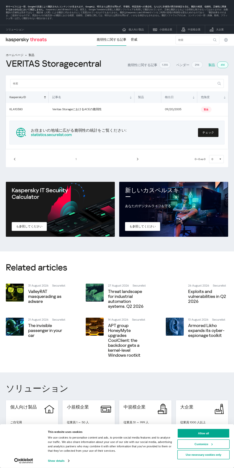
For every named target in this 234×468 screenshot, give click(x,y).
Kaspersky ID (18, 97)
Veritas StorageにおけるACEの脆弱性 (77, 109)
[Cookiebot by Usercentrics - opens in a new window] (24, 461)
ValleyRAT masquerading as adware (44, 296)
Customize (201, 443)
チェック (208, 132)
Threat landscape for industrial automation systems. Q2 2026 (126, 299)
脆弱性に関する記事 (111, 39)
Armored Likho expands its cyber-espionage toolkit (206, 330)
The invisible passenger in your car (45, 330)
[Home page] (28, 40)
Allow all (203, 433)
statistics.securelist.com (51, 135)
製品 (31, 55)
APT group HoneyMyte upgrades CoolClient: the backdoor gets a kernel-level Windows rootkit (124, 340)
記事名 (56, 97)
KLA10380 (16, 109)
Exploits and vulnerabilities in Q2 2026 (207, 296)
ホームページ (14, 55)
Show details (56, 460)
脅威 (134, 39)
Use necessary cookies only (203, 454)
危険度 (205, 97)
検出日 (169, 97)
